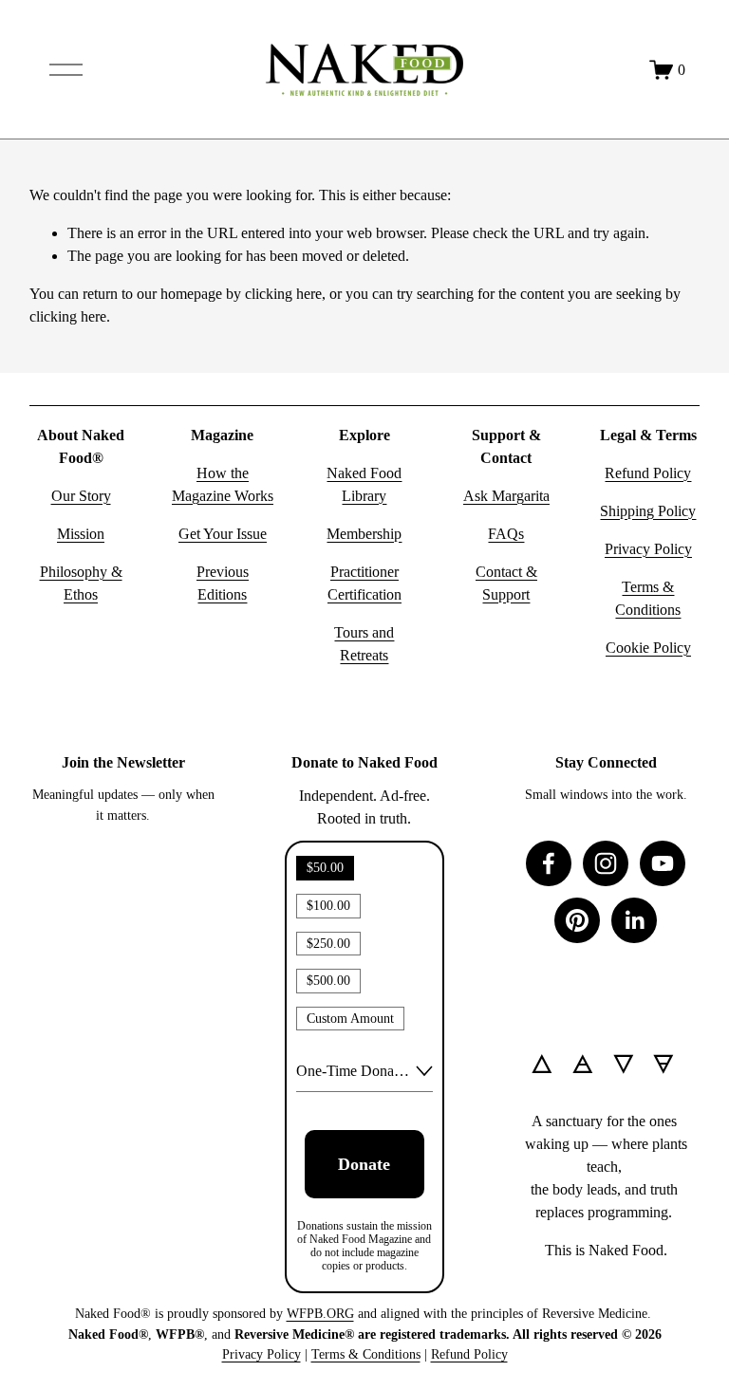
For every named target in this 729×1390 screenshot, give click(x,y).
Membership (364, 534)
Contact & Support (506, 583)
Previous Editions (222, 583)
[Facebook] (548, 863)
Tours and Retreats (364, 643)
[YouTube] (662, 863)
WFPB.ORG (320, 1313)
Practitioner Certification (364, 583)
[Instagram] (605, 863)
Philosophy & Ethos (81, 583)
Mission (80, 534)
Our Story (81, 496)
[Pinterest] (577, 920)
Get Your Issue (222, 534)
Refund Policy (648, 473)
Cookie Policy (648, 647)
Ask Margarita (506, 496)
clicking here (283, 294)
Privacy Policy (648, 549)
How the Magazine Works (222, 484)
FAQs (506, 534)
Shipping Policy (648, 511)
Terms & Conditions (648, 598)
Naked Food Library (364, 484)
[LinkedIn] (634, 920)
